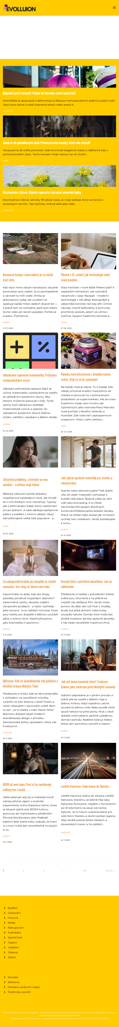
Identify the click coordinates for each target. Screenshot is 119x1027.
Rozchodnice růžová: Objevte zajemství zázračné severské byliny (42, 192)
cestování (7, 732)
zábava (6, 629)
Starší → (111, 870)
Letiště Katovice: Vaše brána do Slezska (85, 786)
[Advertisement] (59, 37)
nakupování (8, 210)
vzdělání (7, 424)
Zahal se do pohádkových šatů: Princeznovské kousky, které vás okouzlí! (46, 143)
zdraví (63, 426)
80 (85, 870)
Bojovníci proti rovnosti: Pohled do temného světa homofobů (39, 93)
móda (6, 161)
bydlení (6, 322)
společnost (8, 111)
